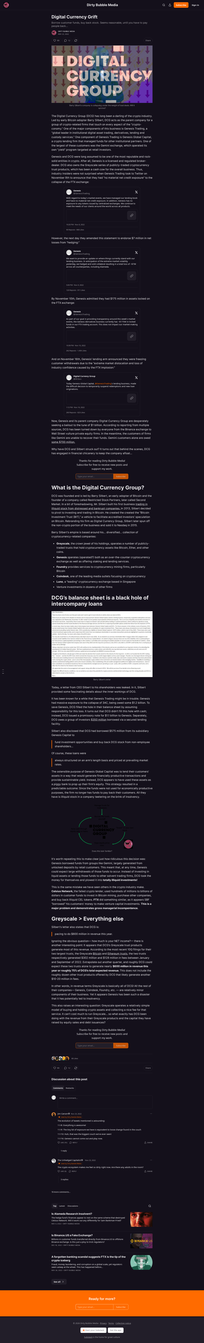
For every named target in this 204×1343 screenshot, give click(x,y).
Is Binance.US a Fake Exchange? (72, 1235)
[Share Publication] (170, 5)
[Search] (164, 5)
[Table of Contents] (3, 671)
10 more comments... (60, 1192)
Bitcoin (97, 953)
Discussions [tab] (73, 1206)
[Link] (47, 487)
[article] (102, 1220)
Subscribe (181, 5)
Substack (88, 1337)
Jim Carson (63, 1113)
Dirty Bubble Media (66, 31)
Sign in (195, 5)
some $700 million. (63, 442)
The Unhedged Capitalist (69, 1160)
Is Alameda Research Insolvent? (71, 1213)
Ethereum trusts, (118, 953)
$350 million (98, 719)
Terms (111, 1323)
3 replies (64, 1179)
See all (57, 1281)
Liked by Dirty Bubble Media (71, 1117)
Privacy (103, 1323)
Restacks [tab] (70, 1088)
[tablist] (63, 1088)
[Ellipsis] (151, 1113)
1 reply (64, 1151)
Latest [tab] (62, 1206)
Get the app (115, 1330)
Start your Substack (94, 1330)
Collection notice (123, 1323)
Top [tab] (54, 1206)
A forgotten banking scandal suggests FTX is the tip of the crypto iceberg (88, 1258)
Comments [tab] (58, 1088)
